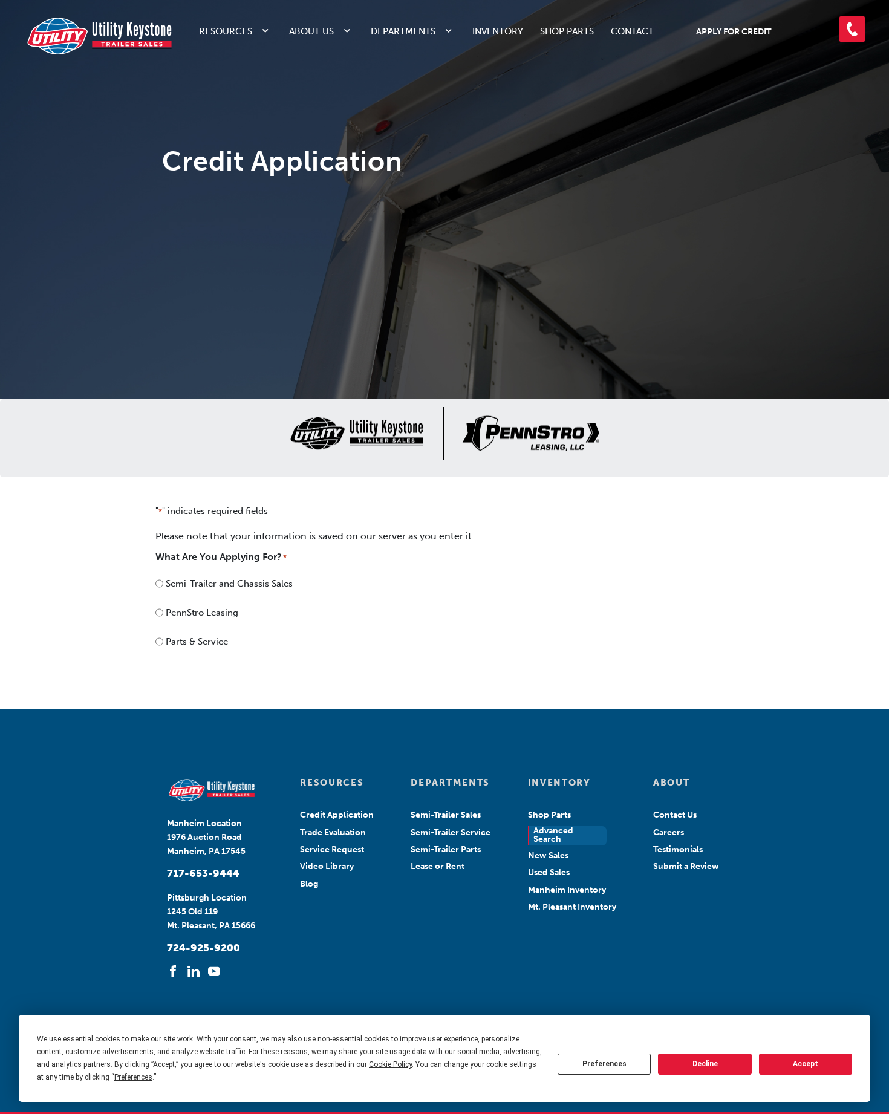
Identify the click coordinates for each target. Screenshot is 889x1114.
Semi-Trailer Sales (446, 815)
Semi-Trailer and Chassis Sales (229, 583)
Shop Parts (567, 31)
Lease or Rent (437, 866)
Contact (632, 31)
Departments (403, 31)
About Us (311, 31)
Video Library (327, 866)
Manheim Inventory (567, 890)
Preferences (604, 1064)
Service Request (332, 849)
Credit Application (337, 815)
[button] (852, 29)
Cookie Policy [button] (390, 1064)
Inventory (497, 31)
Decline (705, 1064)
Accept (805, 1064)
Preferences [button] (133, 1077)
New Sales (548, 855)
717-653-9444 (203, 873)
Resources (225, 31)
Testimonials (678, 849)
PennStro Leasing (202, 612)
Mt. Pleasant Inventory (572, 907)
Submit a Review (686, 866)
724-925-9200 (203, 948)
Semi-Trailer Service (450, 832)
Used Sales (549, 872)
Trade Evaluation (333, 832)
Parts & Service (197, 641)
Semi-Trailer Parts (446, 849)
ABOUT (671, 782)
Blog (309, 884)
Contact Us (675, 815)
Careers (668, 832)
